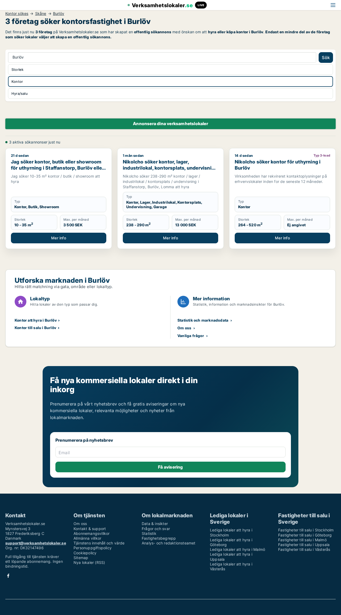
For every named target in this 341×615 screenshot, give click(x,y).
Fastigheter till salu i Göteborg (305, 535)
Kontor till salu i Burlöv (35, 327)
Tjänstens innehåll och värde (99, 543)
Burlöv (58, 13)
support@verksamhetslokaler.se (35, 543)
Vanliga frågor (190, 335)
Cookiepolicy (85, 553)
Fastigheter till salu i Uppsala (304, 544)
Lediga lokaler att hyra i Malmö (237, 549)
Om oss (184, 328)
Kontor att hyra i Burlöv (36, 320)
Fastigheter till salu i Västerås (304, 549)
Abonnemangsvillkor (92, 533)
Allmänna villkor (87, 538)
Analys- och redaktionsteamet (169, 543)
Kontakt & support (90, 528)
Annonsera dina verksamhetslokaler (170, 123)
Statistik (149, 533)
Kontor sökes (16, 13)
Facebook (8, 575)
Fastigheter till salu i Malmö (302, 540)
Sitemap (81, 557)
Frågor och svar (156, 528)
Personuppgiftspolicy (93, 548)
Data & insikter (155, 523)
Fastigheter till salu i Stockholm (306, 530)
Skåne (40, 13)
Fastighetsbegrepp (159, 538)
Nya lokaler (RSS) (89, 562)
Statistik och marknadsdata (202, 320)
